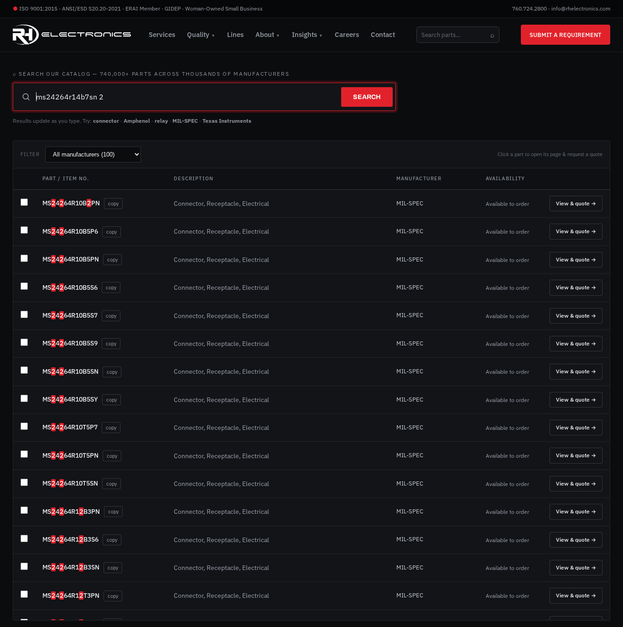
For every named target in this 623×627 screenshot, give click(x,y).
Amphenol (137, 120)
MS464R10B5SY (70, 399)
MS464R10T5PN (70, 455)
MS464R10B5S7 (70, 315)
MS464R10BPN (71, 203)
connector (106, 120)
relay (161, 120)
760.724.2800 (529, 8)
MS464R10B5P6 (70, 231)
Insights (307, 34)
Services (162, 34)
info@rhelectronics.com (580, 8)
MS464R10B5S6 (70, 287)
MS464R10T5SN (70, 483)
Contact (383, 34)
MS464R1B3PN (71, 511)
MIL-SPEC (185, 120)
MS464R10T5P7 (70, 427)
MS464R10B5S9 (70, 343)
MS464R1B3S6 (70, 539)
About (267, 34)
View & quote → (576, 203)
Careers (347, 34)
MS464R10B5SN (70, 371)
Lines (235, 34)
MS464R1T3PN (70, 595)
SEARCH (367, 97)
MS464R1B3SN (70, 567)
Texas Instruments (226, 120)
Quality (201, 34)
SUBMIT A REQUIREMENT (566, 34)
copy (113, 203)
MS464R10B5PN (70, 259)
